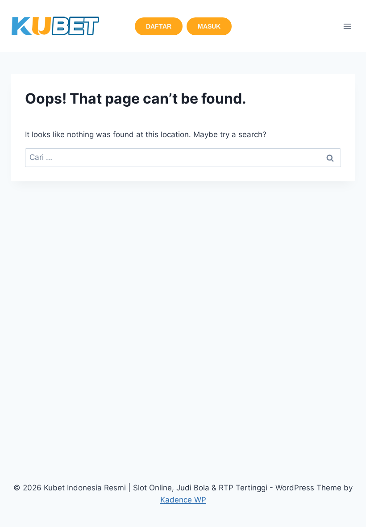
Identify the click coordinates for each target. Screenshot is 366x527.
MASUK (209, 26)
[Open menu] (347, 26)
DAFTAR (158, 26)
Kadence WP (183, 499)
